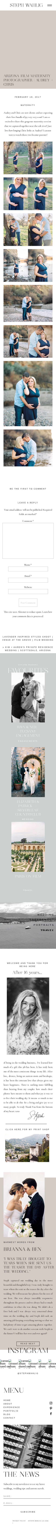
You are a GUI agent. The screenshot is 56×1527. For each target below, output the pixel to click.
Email (28, 575)
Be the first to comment (28, 489)
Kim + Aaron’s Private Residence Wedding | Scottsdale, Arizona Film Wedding (29, 650)
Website (28, 587)
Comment (28, 520)
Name (28, 564)
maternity (28, 105)
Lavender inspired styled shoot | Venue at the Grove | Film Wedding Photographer (28, 640)
